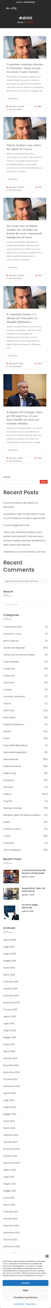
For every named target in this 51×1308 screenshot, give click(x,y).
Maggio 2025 (9, 1037)
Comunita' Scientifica (14, 696)
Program (7, 801)
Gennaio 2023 (10, 1218)
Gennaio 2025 (10, 1058)
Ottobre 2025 (10, 1009)
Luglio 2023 (8, 1176)
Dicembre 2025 (11, 995)
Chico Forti (8, 682)
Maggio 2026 (9, 960)
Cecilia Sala (9, 668)
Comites (7, 689)
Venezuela (8, 842)
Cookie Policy (19, 1304)
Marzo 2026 (9, 974)
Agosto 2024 (9, 1093)
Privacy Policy (30, 1304)
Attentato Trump (12, 633)
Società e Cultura (12, 828)
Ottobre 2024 (10, 1079)
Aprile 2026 (9, 967)
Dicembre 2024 (11, 1065)
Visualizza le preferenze (25, 1297)
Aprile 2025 (9, 1044)
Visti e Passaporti (12, 849)
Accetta (25, 1283)
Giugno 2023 (9, 1183)
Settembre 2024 (11, 1086)
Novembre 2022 (11, 1232)
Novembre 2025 (11, 1002)
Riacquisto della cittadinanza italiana (22, 815)
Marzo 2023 (9, 1204)
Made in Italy (9, 773)
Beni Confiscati (10, 640)
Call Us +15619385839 (25, 2)
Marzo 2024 (9, 1128)
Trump (6, 835)
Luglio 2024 (9, 1100)
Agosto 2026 (9, 939)
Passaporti (8, 780)
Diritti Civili (8, 710)
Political (7, 794)
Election (7, 731)
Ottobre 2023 (10, 1155)
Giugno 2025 (9, 1030)
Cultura (7, 703)
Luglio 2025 (8, 1023)
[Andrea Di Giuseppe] (13, 9)
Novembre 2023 (11, 1148)
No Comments (15, 109)
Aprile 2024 (9, 1121)
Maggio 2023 (9, 1190)
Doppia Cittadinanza (13, 724)
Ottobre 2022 (10, 1239)
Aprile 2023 (9, 1197)
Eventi (6, 738)
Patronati (8, 787)
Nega (25, 1290)
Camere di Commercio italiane (19, 654)
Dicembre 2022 (11, 1225)
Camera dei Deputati (14, 647)
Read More (13, 98)
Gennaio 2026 (10, 988)
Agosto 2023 (9, 1169)
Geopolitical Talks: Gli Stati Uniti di (33, 890)
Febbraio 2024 (10, 1135)
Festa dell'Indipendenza (15, 745)
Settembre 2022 (11, 1246)
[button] (47, 1256)
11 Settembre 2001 (12, 626)
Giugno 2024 (9, 1107)
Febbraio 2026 (10, 981)
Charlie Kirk (9, 675)
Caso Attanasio (11, 661)
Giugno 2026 (9, 953)
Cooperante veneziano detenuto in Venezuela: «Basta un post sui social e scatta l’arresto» (25, 68)
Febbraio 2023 (10, 1211)
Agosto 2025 (9, 1016)
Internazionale (10, 759)
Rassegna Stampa (12, 808)
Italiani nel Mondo (12, 766)
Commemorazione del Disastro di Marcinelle (34, 872)
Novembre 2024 (11, 1072)
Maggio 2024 (9, 1114)
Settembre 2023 (11, 1162)
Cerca (6, 477)
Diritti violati (9, 717)
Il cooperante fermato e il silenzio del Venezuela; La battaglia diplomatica (22, 318)
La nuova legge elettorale (16, 525)
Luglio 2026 (8, 946)
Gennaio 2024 (10, 1141)
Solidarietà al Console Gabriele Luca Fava (24, 551)
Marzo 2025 (9, 1051)
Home (20, 22)
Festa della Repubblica (15, 752)
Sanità (6, 822)
